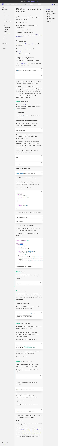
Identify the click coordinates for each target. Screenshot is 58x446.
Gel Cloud (24, 115)
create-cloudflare (24, 63)
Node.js (19, 51)
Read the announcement (31, 1)
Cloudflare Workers (7, 33)
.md (31, 11)
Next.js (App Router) (7, 19)
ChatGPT (5, 31)
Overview (3, 7)
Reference (12, 4)
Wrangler (27, 104)
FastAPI (5, 23)
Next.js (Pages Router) (7, 21)
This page (47, 7)
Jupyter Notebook (7, 27)
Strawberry (6, 29)
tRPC (4, 35)
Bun (4, 36)
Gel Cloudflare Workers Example (29, 430)
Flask (4, 25)
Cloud (16, 4)
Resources (20, 4)
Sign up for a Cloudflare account (23, 44)
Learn (8, 4)
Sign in (55, 4)
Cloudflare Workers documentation (31, 433)
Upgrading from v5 (5, 9)
